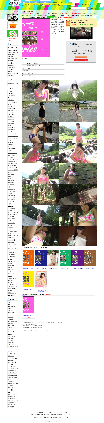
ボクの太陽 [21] (11, 381)
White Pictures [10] (12, 336)
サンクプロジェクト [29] (12, 186)
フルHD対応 (15, 9)
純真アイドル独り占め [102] (12, 290)
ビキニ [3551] (11, 63)
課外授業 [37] (11, 407)
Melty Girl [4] (11, 356)
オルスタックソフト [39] (12, 177)
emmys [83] (10, 308)
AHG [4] (10, 91)
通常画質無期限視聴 (75, 44)
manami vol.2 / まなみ (41, 268)
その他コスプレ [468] (13, 73)
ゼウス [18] (10, 206)
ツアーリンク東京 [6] (13, 212)
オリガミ (25, 17)
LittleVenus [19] (11, 108)
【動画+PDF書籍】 (41, 17)
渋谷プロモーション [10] (12, 270)
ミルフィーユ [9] (12, 344)
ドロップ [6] (11, 216)
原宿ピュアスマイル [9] (12, 249)
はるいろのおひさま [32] (12, 150)
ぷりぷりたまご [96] (12, 153)
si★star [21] (11, 325)
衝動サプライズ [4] (12, 404)
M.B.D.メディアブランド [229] (13, 111)
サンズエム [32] (11, 189)
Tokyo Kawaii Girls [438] (11, 124)
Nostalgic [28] (11, 119)
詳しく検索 (94, 8)
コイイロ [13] (11, 182)
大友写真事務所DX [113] (11, 258)
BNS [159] (10, 93)
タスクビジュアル (91, 15)
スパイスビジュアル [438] (12, 192)
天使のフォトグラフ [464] (12, 262)
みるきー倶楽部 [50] (12, 155)
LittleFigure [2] (11, 106)
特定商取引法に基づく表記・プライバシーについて (45, 417)
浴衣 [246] (10, 69)
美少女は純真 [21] (12, 293)
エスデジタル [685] (12, 168)
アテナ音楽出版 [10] (12, 161)
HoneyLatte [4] (11, 98)
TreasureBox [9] (12, 127)
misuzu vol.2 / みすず (78, 268)
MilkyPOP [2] (11, 117)
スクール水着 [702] (12, 58)
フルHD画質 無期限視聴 (78, 50)
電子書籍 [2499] (11, 54)
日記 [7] (9, 392)
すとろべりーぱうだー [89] (12, 139)
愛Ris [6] (10, 267)
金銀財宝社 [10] (11, 295)
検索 (70, 8)
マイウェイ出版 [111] (13, 235)
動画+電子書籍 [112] (13, 52)
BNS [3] (9, 302)
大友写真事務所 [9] (12, 254)
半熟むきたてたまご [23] (12, 245)
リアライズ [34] (11, 238)
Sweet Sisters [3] (12, 362)
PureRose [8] (11, 121)
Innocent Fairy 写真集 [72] (12, 103)
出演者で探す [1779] (13, 83)
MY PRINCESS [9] (12, 358)
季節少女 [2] (11, 265)
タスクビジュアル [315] (11, 209)
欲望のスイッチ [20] (12, 394)
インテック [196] (12, 165)
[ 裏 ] (30, 58)
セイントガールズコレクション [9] (12, 196)
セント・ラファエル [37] (12, 203)
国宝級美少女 (53, 15)
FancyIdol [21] (11, 95)
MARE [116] (11, 312)
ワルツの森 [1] (11, 240)
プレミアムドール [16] (11, 228)
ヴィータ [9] (11, 242)
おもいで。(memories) (72, 15)
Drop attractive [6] (12, 306)
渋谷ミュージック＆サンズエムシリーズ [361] (12, 280)
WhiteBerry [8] (11, 129)
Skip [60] (10, 327)
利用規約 (60, 417)
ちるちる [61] (11, 142)
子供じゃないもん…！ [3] (11, 389)
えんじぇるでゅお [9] (13, 368)
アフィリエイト (66, 417)
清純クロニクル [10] (12, 396)
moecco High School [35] (11, 318)
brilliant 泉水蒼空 (53, 268)
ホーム (9, 9)
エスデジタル (82, 15)
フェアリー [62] (11, 342)
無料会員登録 (61, 6)
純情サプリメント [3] (13, 400)
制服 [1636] (10, 56)
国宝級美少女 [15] (12, 252)
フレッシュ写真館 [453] (11, 224)
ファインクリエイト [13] (12, 220)
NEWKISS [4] (11, 360)
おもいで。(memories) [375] (12, 133)
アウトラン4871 (61, 15)
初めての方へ (43, 6)
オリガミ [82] (11, 174)
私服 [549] (10, 75)
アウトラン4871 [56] (13, 159)
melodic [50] (11, 115)
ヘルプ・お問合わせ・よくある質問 (53, 412)
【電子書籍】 (32, 17)
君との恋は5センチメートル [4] (13, 384)
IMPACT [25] (11, 100)
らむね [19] (10, 157)
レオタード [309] (12, 67)
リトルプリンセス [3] (13, 346)
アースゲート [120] (12, 163)
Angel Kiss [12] (11, 354)
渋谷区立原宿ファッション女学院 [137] (12, 285)
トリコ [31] (10, 340)
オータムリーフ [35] (12, 180)
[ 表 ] (26, 58)
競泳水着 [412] (11, 60)
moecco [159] (11, 315)
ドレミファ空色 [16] (12, 214)
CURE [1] (10, 304)
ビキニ (35, 65)
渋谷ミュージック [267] (11, 275)
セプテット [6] (11, 199)
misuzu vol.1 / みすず (90, 268)
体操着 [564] (11, 65)
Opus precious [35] (12, 321)
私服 (39, 65)
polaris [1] (10, 323)
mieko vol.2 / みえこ (28, 289)
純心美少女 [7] (11, 398)
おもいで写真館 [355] (13, 136)
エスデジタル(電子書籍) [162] (13, 171)
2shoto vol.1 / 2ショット (28, 268)
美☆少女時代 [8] (12, 402)
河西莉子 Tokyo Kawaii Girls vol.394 (40, 291)
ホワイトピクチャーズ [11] (12, 232)
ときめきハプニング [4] (12, 145)
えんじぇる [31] (11, 338)
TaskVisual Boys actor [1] (12, 333)
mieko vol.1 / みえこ (65, 268)
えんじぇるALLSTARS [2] (11, 365)
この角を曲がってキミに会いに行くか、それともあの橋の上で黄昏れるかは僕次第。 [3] (12, 375)
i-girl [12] (10, 310)
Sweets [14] (10, 329)
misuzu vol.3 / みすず (28, 315)
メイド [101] (11, 71)
